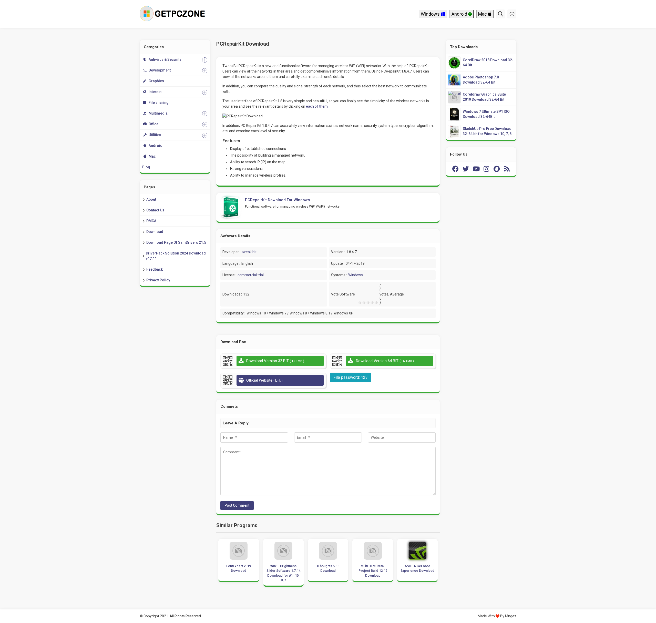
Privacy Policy (158, 280)
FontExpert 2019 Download (238, 568)
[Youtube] (476, 168)
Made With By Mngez (497, 616)
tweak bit (249, 252)
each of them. (317, 106)
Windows (431, 14)
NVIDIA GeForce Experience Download (417, 568)
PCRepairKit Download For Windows (277, 200)
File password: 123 (350, 377)
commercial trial (251, 275)
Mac (483, 14)
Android (460, 14)
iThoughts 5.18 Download (328, 568)
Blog (146, 167)
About (151, 199)
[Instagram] (486, 168)
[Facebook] (455, 168)
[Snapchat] (496, 168)
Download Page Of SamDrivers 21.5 (176, 242)
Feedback (154, 269)
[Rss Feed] (507, 168)
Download (154, 232)
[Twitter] (466, 168)
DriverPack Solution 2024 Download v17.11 (176, 256)
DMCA (151, 221)
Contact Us (155, 210)
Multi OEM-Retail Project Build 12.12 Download (372, 570)
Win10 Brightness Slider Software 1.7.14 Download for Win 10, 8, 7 (283, 573)
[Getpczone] (174, 14)
